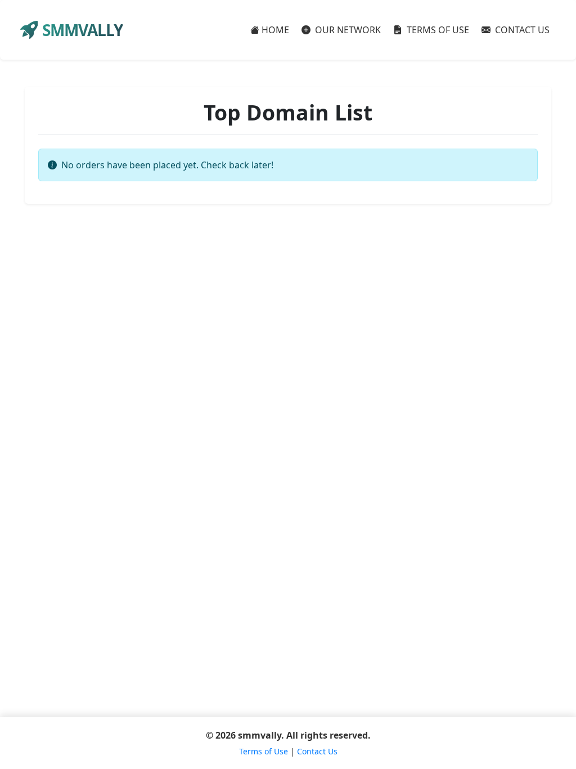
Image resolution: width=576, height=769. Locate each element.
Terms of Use (263, 751)
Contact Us (317, 751)
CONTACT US (521, 30)
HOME (275, 30)
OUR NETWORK (347, 30)
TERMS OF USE (436, 30)
